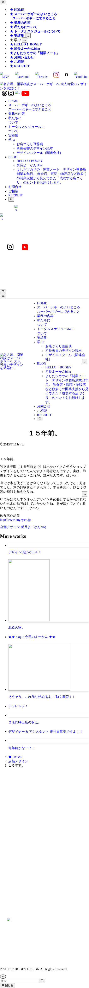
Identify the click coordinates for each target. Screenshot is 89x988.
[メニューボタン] (3, 296)
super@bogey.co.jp (44, 824)
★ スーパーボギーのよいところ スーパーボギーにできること (32, 16)
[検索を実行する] (42, 981)
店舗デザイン (10, 527)
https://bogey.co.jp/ (44, 928)
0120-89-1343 (32, 802)
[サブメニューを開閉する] (28, 35)
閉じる (8, 985)
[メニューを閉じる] (3, 2)
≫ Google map (44, 884)
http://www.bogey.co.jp (15, 519)
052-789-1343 (56, 802)
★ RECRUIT (20, 66)
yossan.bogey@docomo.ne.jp (44, 854)
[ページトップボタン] (3, 976)
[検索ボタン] (11, 199)
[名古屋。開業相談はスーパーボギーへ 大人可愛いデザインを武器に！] (44, 88)
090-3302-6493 (44, 850)
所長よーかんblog (33, 527)
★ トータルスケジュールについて (35, 31)
